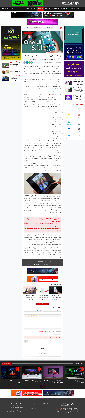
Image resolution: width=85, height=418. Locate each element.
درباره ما (50, 406)
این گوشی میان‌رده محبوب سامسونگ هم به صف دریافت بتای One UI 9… (56, 297)
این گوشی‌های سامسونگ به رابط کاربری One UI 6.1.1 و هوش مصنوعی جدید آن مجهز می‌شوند (42, 57)
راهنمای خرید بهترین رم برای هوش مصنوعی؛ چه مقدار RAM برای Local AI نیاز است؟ (77, 97)
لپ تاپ (68, 117)
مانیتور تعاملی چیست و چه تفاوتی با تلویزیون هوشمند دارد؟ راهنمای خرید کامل (14, 78)
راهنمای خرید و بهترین (47, 403)
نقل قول (25, 316)
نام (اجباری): (59, 310)
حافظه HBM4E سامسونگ (48, 27)
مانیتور (78, 124)
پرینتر (79, 131)
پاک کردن (27, 316)
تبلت (79, 117)
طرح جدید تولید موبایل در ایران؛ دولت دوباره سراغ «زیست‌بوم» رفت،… (43, 297)
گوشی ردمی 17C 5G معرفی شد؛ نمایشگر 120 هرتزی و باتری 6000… (30, 297)
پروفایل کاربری (33, 406)
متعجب (31, 316)
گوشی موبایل (69, 110)
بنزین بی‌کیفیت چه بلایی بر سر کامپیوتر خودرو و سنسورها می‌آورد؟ (15, 65)
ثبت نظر (26, 341)
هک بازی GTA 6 (28, 27)
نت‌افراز (59, 408)
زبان (33, 316)
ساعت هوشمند (79, 138)
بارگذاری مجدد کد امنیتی (42, 331)
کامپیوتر (78, 110)
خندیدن (28, 316)
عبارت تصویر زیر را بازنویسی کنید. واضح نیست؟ (49, 331)
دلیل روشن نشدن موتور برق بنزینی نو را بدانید (14, 72)
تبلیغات (50, 405)
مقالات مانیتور (18, 75)
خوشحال (30, 316)
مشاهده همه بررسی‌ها (6, 363)
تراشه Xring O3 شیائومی (37, 27)
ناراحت (35, 316)
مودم (69, 131)
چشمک (36, 316)
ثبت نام (50, 408)
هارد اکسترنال (69, 138)
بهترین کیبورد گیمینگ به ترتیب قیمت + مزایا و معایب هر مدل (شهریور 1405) (78, 90)
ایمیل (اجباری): (39, 310)
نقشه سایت (34, 405)
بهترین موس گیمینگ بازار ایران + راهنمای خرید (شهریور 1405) (78, 83)
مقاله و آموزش (18, 69)
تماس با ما (34, 403)
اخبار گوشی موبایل (28, 33)
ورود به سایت (33, 408)
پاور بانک (69, 124)
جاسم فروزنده (58, 62)
